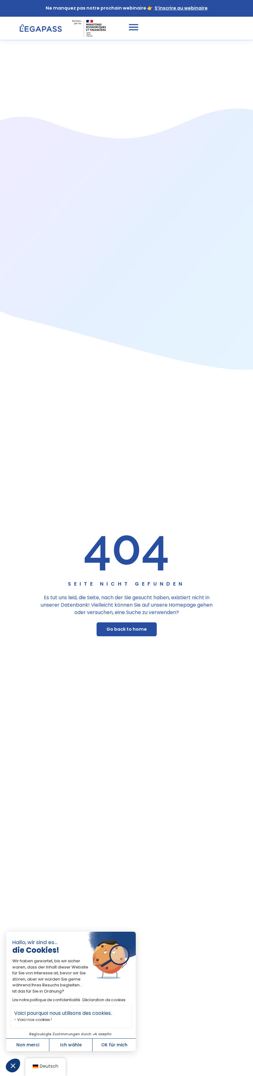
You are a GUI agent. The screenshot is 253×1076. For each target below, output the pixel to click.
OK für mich (114, 1045)
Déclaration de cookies (104, 999)
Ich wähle (71, 1045)
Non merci (27, 1045)
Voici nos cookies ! (34, 1019)
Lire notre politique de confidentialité (46, 999)
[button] (13, 1065)
